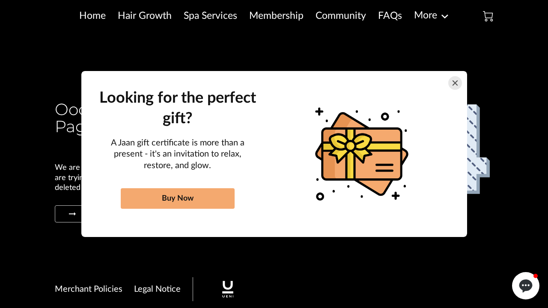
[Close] (455, 83)
